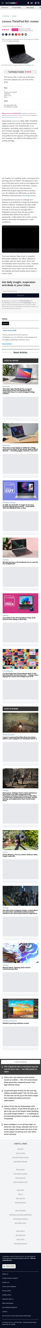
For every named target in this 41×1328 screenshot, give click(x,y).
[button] (38, 3)
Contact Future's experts (10, 1278)
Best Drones (20, 1239)
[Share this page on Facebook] (3, 34)
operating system (29, 195)
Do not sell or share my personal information (16, 1316)
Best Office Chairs (20, 1223)
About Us (5, 1274)
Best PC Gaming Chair (20, 1182)
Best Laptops (20, 1169)
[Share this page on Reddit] (13, 34)
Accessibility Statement (9, 1307)
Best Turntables (20, 1210)
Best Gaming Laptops (20, 1174)
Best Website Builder (20, 1161)
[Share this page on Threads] (22, 34)
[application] (20, 238)
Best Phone (20, 1190)
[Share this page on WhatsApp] (9, 34)
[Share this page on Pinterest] (16, 34)
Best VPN (20, 1149)
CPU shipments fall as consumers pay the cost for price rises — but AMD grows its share (21, 1069)
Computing (6, 16)
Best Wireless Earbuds (20, 1219)
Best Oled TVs (20, 1198)
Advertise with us (7, 1299)
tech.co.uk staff (26, 29)
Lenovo (15, 121)
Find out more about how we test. (13, 117)
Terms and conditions (9, 1286)
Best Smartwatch (20, 1202)
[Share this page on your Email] (26, 34)
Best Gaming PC (20, 1178)
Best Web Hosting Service (20, 1157)
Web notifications (7, 1303)
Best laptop (30, 7)
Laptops (14, 16)
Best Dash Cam (20, 1235)
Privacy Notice (27, 303)
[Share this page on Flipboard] (19, 34)
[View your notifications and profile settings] (28, 3)
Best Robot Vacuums (20, 1243)
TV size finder (16, 7)
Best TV (20, 1194)
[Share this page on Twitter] (6, 34)
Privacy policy (6, 1291)
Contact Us (5, 1282)
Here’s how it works (14, 41)
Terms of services (25, 301)
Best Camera (20, 1231)
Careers (4, 1311)
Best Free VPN (20, 1153)
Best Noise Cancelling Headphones (20, 1215)
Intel (12, 188)
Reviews (15, 30)
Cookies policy (6, 1295)
